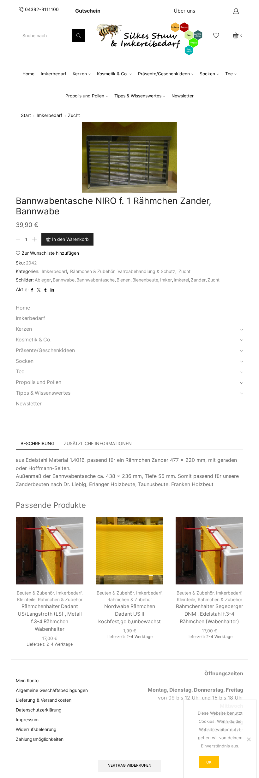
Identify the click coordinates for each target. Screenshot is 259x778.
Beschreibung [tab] (37, 443)
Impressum (27, 719)
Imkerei (181, 279)
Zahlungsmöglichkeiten (39, 739)
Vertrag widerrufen (129, 765)
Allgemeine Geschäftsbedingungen (52, 690)
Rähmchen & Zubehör (92, 271)
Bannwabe (64, 279)
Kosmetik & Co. (112, 73)
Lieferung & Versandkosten (43, 700)
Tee (229, 73)
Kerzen (80, 73)
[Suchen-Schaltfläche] (78, 35)
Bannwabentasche (95, 279)
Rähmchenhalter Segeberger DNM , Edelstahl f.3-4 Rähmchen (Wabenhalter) (209, 613)
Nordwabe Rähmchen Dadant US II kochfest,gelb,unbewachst (129, 613)
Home (28, 73)
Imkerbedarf (53, 73)
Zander (198, 279)
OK (209, 762)
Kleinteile (26, 599)
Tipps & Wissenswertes (137, 95)
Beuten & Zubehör (35, 592)
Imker (166, 279)
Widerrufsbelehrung (36, 729)
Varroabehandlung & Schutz (146, 271)
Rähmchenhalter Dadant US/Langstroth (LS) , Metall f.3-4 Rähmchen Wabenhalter (50, 617)
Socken (207, 73)
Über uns (184, 11)
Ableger (43, 279)
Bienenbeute (145, 279)
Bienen (123, 279)
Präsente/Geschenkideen (164, 73)
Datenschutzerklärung (39, 709)
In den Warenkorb (70, 239)
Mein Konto (27, 680)
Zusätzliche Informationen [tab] (98, 443)
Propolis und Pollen (84, 95)
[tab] (37, 444)
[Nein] (248, 739)
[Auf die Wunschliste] (73, 530)
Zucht (74, 115)
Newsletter (183, 95)
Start (26, 115)
